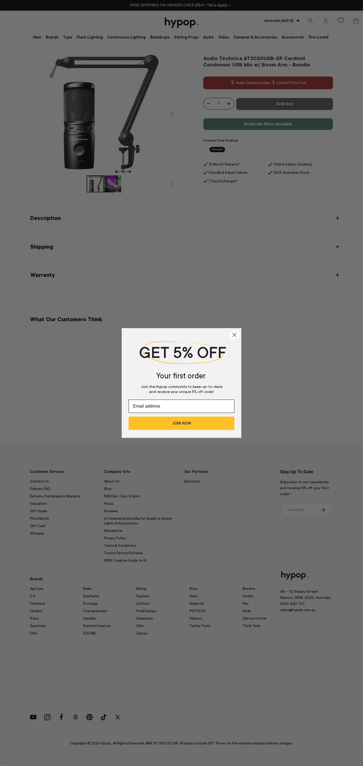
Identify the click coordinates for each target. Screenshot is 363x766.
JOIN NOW (181, 423)
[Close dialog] (234, 335)
